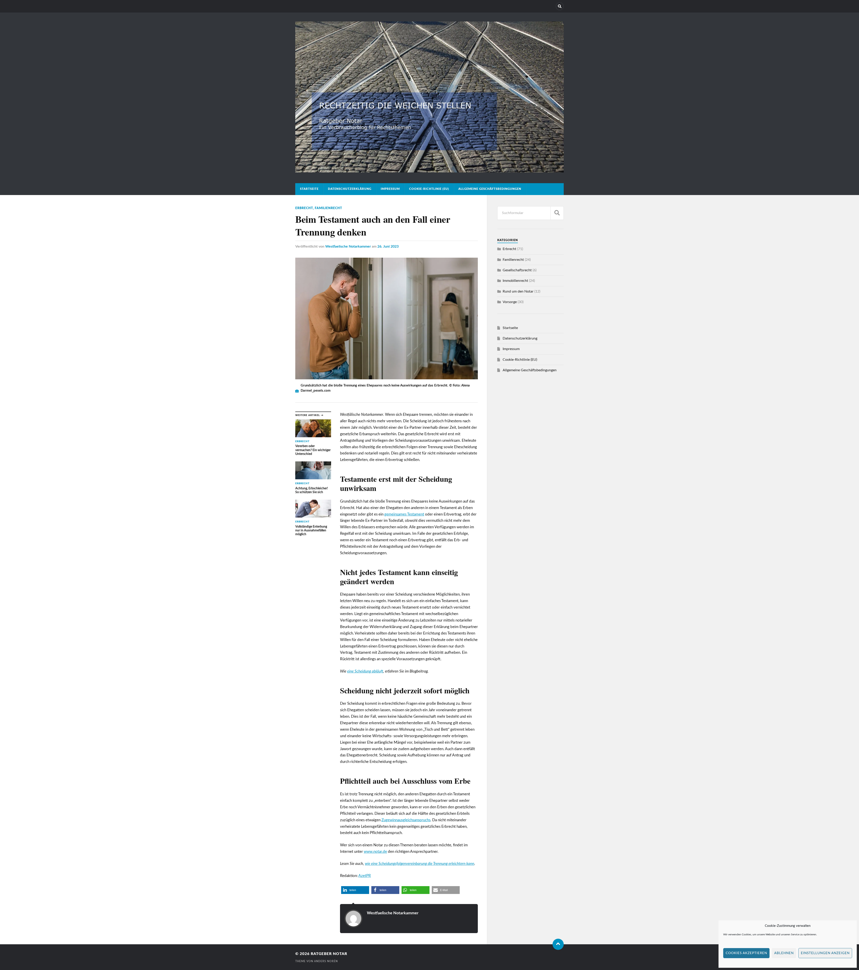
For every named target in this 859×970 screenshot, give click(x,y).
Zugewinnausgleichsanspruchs (405, 820)
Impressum (390, 189)
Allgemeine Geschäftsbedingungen (489, 189)
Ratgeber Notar (329, 954)
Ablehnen (784, 953)
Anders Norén (326, 961)
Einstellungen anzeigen (825, 953)
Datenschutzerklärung (349, 189)
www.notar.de (375, 851)
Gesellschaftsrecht (517, 270)
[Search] (560, 6)
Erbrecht (304, 208)
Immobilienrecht (515, 280)
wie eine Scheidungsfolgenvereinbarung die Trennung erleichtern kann (419, 864)
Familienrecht (328, 208)
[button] (355, 890)
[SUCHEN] (557, 213)
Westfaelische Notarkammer (348, 246)
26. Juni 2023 (388, 246)
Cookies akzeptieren (746, 953)
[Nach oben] (558, 944)
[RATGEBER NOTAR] (429, 171)
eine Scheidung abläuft (365, 671)
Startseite (309, 189)
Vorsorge (510, 302)
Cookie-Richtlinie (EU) (429, 189)
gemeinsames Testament (404, 514)
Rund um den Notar (518, 291)
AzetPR (364, 876)
